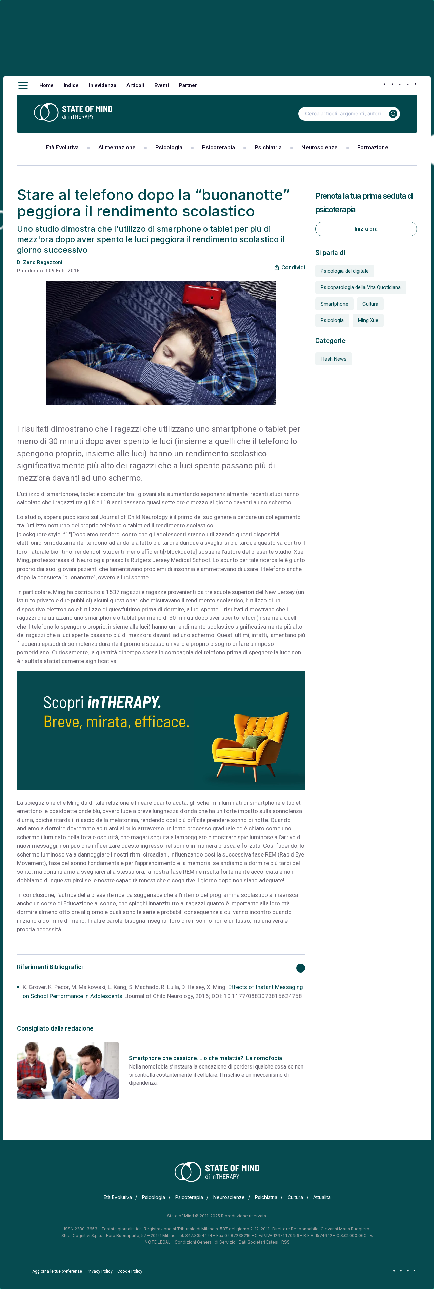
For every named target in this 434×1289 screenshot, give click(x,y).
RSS (285, 1242)
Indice (71, 85)
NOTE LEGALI (158, 1242)
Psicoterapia (218, 147)
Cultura (370, 304)
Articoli (135, 85)
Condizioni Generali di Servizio (205, 1242)
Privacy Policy (100, 1271)
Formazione (372, 147)
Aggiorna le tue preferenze (57, 1271)
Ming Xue (368, 320)
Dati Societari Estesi (258, 1242)
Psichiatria (268, 147)
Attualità (322, 1197)
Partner (188, 85)
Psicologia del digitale (345, 271)
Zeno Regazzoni (42, 262)
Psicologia (168, 147)
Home (46, 85)
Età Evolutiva (62, 147)
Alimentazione (117, 147)
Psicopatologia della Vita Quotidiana (361, 287)
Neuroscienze (319, 147)
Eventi (161, 85)
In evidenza (102, 85)
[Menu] (23, 85)
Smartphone (334, 304)
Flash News (334, 359)
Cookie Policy (129, 1271)
